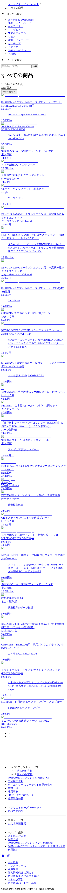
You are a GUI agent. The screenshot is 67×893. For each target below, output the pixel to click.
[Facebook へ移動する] (3, 856)
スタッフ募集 (15, 879)
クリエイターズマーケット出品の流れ (30, 784)
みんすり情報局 (17, 823)
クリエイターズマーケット (23, 4)
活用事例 (13, 791)
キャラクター (15, 26)
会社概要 (13, 862)
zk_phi (4, 192)
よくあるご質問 (17, 836)
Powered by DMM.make (21, 19)
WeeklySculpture (10, 485)
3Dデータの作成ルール (21, 795)
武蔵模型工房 (9, 630)
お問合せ (13, 839)
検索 (35, 66)
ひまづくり (7, 316)
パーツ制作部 (9, 429)
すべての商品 (15, 811)
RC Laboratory (9, 724)
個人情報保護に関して (21, 872)
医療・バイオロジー (19, 50)
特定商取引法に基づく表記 (23, 876)
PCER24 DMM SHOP (13, 129)
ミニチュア (14, 43)
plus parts (6, 109)
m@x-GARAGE (10, 647)
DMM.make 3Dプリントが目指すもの (29, 777)
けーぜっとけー (10, 178)
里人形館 (6, 154)
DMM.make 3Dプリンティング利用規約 (30, 842)
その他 (12, 53)
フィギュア (14, 29)
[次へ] (9, 736)
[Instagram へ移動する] (8, 856)
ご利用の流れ (15, 781)
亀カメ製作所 (9, 601)
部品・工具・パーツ (19, 22)
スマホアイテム (17, 33)
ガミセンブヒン (10, 409)
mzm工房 (6, 472)
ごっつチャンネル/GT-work (16, 221)
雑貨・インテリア (18, 40)
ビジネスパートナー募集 (22, 883)
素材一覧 (13, 788)
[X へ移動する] (6, 856)
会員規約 (13, 869)
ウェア (12, 36)
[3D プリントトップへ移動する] (33, 761)
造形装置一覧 (15, 798)
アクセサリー (15, 47)
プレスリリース (17, 865)
